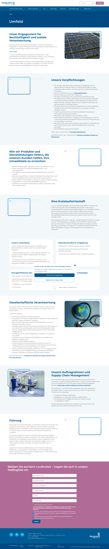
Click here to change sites (55, 275)
